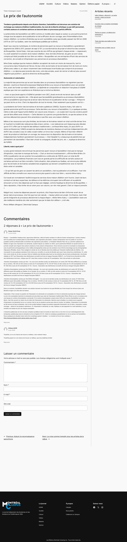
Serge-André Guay (14, 231)
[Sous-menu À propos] (110, 3)
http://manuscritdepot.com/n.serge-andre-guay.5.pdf (20, 318)
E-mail (7, 394)
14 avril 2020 (12, 233)
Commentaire (10, 362)
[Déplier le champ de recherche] (114, 4)
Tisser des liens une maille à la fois (105, 41)
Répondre (7, 322)
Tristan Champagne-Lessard (12, 11)
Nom (6, 385)
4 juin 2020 (11, 330)
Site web (7, 404)
